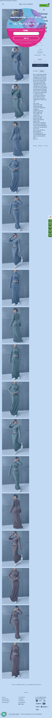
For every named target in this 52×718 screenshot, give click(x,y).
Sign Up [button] (26, 38)
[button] (44, 10)
